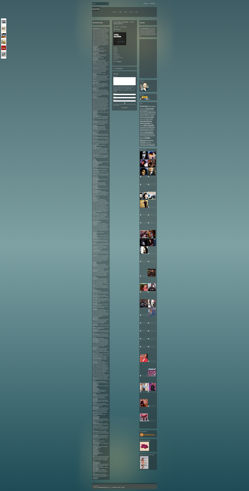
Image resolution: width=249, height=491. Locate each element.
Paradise (151, 135)
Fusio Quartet (143, 119)
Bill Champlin (95, 60)
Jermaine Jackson (96, 240)
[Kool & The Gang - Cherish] (144, 237)
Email (114, 96)
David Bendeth (95, 126)
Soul (137, 12)
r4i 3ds (119, 487)
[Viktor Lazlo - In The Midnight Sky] (151, 292)
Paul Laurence (95, 388)
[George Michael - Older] (144, 158)
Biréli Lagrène (95, 75)
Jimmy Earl (95, 243)
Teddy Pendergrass (96, 443)
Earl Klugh (94, 146)
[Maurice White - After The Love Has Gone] (144, 276)
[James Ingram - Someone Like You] (144, 184)
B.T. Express (144, 111)
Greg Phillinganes (96, 188)
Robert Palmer (95, 409)
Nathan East (95, 361)
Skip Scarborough (96, 423)
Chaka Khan (95, 94)
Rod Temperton (95, 414)
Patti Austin (95, 386)
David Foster (150, 115)
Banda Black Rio (150, 110)
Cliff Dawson (95, 113)
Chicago (94, 96)
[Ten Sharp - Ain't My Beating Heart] (152, 253)
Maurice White (95, 325)
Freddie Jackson (95, 169)
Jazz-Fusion (124, 26)
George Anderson (96, 179)
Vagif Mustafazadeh (96, 463)
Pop (131, 12)
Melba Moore (95, 330)
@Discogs (119, 61)
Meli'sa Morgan (95, 333)
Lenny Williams (95, 304)
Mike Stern (95, 349)
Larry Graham (95, 298)
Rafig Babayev (95, 399)
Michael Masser (95, 340)
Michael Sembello (96, 341)
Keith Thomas (95, 277)
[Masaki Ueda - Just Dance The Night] (144, 290)
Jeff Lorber (94, 234)
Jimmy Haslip (95, 246)
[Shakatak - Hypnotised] (152, 339)
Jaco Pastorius (95, 200)
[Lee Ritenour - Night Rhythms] (151, 276)
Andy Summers (151, 106)
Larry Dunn (95, 296)
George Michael (145, 123)
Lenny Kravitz (95, 303)
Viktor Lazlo (145, 145)
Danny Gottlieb (95, 116)
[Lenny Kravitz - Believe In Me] (152, 158)
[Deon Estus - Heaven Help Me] (152, 307)
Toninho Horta (149, 144)
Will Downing (95, 478)
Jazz (126, 12)
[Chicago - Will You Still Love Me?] (152, 261)
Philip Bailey (150, 140)
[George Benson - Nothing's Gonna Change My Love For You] (144, 347)
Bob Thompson (151, 114)
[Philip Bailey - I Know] (144, 376)
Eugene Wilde (150, 117)
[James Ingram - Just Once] (152, 347)
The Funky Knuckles (119, 68)
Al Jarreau (144, 106)
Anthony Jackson (96, 52)
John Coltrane (95, 251)
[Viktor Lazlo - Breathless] (152, 223)
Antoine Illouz (143, 108)
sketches (153, 3)
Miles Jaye (94, 353)
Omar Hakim (95, 382)
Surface (94, 439)
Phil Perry (94, 393)
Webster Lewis (95, 470)
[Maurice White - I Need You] (152, 176)
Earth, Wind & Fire (96, 147)
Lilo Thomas (95, 308)
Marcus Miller (95, 319)
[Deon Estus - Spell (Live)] (152, 215)
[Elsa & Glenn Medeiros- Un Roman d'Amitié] (152, 207)
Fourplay (94, 165)
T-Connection (95, 442)
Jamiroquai (95, 222)
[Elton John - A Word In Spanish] (144, 406)
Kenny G (145, 134)
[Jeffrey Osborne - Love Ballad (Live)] (144, 176)
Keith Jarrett (95, 271)
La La (94, 292)
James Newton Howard (97, 221)
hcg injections (114, 487)
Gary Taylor (149, 119)
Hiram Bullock (95, 192)
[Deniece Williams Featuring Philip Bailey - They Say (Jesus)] (144, 390)
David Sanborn (95, 128)
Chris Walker (95, 111)
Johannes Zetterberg (96, 250)
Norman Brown (145, 135)
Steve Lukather (95, 431)
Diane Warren (95, 145)
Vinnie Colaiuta (95, 467)
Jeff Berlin (94, 232)
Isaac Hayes (95, 199)
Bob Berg (94, 77)
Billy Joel (94, 73)
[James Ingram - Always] (152, 390)
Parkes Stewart (95, 384)
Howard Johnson (96, 194)
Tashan (147, 142)
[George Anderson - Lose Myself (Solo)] (144, 339)
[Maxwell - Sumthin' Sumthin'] (144, 175)
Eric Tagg (94, 159)
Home (114, 12)
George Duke (95, 181)
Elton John (94, 148)
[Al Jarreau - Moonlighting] (152, 421)
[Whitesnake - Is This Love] (144, 315)
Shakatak (142, 142)
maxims (146, 3)
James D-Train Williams (97, 211)
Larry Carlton (95, 295)
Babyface (94, 54)
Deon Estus (95, 140)
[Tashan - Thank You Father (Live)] (152, 315)
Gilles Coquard (95, 184)
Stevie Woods (95, 436)
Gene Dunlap (95, 177)
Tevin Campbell (95, 446)
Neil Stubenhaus (96, 362)
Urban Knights (95, 461)
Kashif (141, 134)
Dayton (94, 132)
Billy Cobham (95, 67)
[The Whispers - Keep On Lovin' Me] (144, 421)
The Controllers (145, 143)
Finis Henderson (96, 164)
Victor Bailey (95, 465)
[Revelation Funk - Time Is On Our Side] (152, 376)
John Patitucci (149, 132)
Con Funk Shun (95, 115)
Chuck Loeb (95, 112)
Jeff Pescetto (95, 233)
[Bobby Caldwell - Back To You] (144, 207)
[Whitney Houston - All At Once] (152, 323)
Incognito (149, 127)
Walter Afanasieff (96, 468)
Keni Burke (95, 278)
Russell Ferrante (96, 418)
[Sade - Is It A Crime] (151, 237)
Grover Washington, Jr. (97, 190)
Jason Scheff (95, 223)
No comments (118, 29)
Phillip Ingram (95, 395)
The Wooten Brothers (96, 453)
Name (114, 93)
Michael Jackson (95, 339)
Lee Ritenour (95, 300)
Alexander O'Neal (96, 49)
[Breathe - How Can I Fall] (144, 292)
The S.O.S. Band (95, 450)
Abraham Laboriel (96, 28)
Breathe (94, 88)
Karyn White (95, 265)
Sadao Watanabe (96, 417)
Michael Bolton (95, 338)
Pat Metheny (95, 385)
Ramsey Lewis (95, 400)
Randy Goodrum (96, 401)
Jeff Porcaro (95, 235)
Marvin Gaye (95, 324)
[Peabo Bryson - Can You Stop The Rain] (144, 361)
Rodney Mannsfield (96, 416)
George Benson (146, 121)
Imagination (143, 127)
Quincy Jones (95, 397)
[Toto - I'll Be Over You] (152, 167)
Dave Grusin (95, 120)
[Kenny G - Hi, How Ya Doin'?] (144, 253)
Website (114, 99)
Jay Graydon (95, 224)
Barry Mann (95, 58)
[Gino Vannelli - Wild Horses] (144, 223)
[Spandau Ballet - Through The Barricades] (152, 199)
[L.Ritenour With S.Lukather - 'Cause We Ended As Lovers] (144, 307)
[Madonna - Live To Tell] (144, 245)
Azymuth (150, 108)
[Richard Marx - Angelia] (152, 290)
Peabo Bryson (145, 139)
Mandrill (94, 318)
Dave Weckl (95, 125)
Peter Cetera (95, 391)
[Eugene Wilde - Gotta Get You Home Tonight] (144, 392)
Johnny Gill (94, 263)
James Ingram (150, 129)
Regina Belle (95, 403)
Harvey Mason (95, 191)
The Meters (95, 449)
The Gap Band (95, 448)
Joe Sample (95, 247)
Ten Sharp (94, 445)
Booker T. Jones (95, 83)
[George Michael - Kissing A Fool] (152, 361)
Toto (93, 455)
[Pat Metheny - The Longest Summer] (144, 215)
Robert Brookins (95, 407)
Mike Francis (95, 348)
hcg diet (123, 487)
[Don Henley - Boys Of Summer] (152, 245)
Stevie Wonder (95, 435)
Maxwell (94, 327)
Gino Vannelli (149, 125)
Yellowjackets (152, 145)
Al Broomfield (95, 47)
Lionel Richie (95, 309)
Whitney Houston (96, 474)
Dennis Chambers (96, 137)
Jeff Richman (95, 236)
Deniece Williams (96, 134)
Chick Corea (95, 97)
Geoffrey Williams (96, 178)
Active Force (95, 45)
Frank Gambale (95, 166)
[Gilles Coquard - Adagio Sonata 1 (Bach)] (152, 331)
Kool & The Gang (96, 290)
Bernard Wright (145, 112)
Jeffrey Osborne (144, 130)
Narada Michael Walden (97, 358)
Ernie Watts (95, 160)
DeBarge (94, 133)
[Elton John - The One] (144, 323)
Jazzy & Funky (145, 28)
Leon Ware (95, 306)
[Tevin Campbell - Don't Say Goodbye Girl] (152, 175)
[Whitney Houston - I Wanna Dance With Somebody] (152, 406)
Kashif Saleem (95, 269)
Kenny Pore (149, 134)
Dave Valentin (95, 122)
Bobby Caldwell (143, 114)
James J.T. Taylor (96, 218)
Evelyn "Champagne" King (97, 162)
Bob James (95, 80)
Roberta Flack (95, 412)
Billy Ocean (152, 112)
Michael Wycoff (95, 347)
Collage (146, 115)
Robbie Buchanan (96, 406)
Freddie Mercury (96, 171)
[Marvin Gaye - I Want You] (144, 331)
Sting (94, 437)
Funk (121, 12)
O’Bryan (94, 381)
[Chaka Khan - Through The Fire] (152, 184)
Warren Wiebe (95, 469)
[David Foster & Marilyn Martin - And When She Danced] (144, 167)
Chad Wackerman (96, 90)
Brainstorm (95, 87)
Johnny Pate (95, 264)
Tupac (94, 456)
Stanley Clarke (95, 426)
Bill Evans (94, 62)
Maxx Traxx (95, 329)
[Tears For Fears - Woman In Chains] (144, 199)
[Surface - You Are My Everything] (152, 392)
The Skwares (95, 452)
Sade (94, 421)
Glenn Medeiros (95, 187)
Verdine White (95, 464)
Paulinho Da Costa (96, 389)
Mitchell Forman (96, 356)
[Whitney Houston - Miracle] (144, 261)
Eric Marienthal (95, 155)
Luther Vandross (96, 317)
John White (95, 262)
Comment (115, 76)
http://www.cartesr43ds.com (103, 487)
